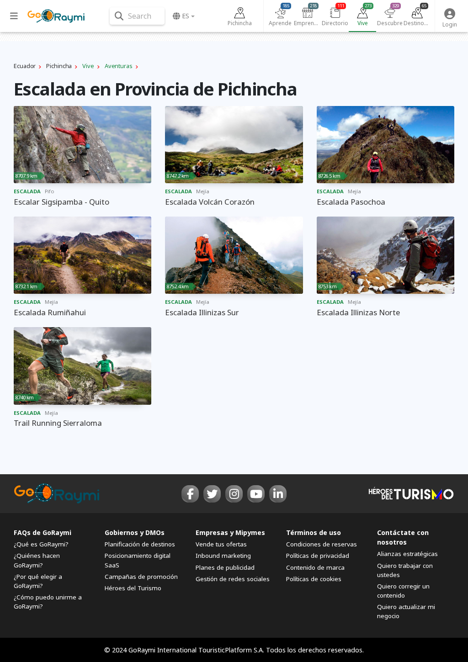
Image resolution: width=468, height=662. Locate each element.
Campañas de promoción (141, 576)
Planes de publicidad (225, 567)
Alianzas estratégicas (407, 554)
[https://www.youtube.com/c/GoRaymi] (256, 494)
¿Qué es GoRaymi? (41, 544)
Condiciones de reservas (321, 544)
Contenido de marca (315, 567)
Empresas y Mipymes (230, 532)
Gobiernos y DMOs (135, 532)
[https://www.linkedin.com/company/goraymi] (278, 494)
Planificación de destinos (140, 544)
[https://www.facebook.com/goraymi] (190, 494)
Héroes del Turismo (133, 588)
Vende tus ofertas (221, 544)
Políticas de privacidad (317, 555)
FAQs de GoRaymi (42, 532)
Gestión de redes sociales (233, 579)
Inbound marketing (223, 555)
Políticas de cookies (313, 579)
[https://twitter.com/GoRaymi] (212, 494)
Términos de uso (313, 532)
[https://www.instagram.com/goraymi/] (234, 494)
